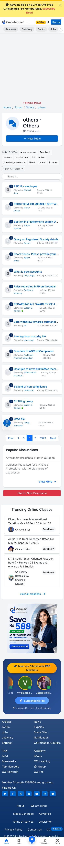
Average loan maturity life (30, 336)
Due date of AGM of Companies (33, 351)
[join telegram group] (53, 793)
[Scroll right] (60, 29)
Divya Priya (29, 275)
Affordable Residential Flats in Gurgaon (30, 457)
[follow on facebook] (13, 793)
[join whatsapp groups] (45, 793)
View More (46, 481)
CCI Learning (42, 761)
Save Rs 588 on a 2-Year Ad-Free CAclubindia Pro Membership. (29, 8)
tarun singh (29, 340)
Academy (11, 29)
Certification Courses (47, 742)
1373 (43, 438)
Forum (6, 727)
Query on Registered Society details (36, 239)
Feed (5, 756)
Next (53, 438)
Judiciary (7, 737)
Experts (39, 727)
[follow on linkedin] (29, 793)
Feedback (45, 152)
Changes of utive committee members (38, 369)
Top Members (10, 766)
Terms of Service (22, 821)
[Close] (60, 4)
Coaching (27, 29)
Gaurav (27, 243)
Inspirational (21, 157)
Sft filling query (23, 401)
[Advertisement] (32, 67)
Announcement (28, 152)
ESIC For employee (25, 186)
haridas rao (29, 390)
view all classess (30, 593)
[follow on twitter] (5, 793)
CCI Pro (39, 771)
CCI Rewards (10, 771)
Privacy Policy (13, 829)
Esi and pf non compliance (30, 386)
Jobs (53, 29)
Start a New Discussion (32, 493)
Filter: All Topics (12, 168)
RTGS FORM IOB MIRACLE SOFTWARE (38, 204)
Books (41, 29)
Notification (41, 737)
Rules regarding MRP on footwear (35, 286)
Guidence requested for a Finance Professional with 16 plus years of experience (27, 468)
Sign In (56, 22)
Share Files (40, 732)
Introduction (38, 157)
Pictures (53, 162)
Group (41, 766)
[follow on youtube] (37, 793)
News (32, 162)
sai (25, 325)
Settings (7, 742)
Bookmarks (9, 761)
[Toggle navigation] (28, 22)
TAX (4, 750)
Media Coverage (23, 813)
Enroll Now (48, 529)
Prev (11, 438)
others (42, 162)
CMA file (19, 419)
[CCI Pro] (32, 628)
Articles (6, 721)
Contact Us (35, 829)
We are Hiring (39, 805)
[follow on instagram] (21, 793)
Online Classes (32, 509)
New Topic (34, 138)
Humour (7, 157)
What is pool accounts (28, 271)
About (20, 805)
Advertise (45, 813)
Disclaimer (45, 821)
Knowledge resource (14, 162)
